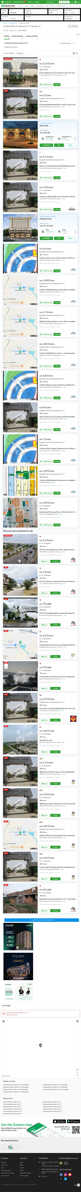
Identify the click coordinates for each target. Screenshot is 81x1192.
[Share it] (33, 86)
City (11, 10)
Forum (22, 1167)
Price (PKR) (5, 16)
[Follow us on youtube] (70, 1176)
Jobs (2, 1167)
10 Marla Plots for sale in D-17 (52, 1106)
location (28, 10)
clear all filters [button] (22, 30)
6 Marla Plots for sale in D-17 (52, 1102)
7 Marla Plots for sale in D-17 (12, 1104)
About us (4, 1162)
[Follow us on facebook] (61, 1176)
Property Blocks (19, 2)
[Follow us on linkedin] (66, 1180)
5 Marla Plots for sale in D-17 (12, 1102)
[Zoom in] (77, 1069)
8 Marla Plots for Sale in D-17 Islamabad (15, 1089)
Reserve (47, 145)
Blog (21, 1162)
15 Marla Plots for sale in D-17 (12, 1113)
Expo (21, 1170)
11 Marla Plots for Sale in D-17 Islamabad (15, 1085)
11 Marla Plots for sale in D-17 (12, 1109)
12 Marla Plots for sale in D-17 (52, 1109)
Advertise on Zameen (7, 1173)
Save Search (74, 26)
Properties (8, 2)
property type (53, 10)
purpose (4, 10)
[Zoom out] (77, 1072)
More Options (69, 16)
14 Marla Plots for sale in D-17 (52, 1111)
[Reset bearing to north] (77, 1075)
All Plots (7, 37)
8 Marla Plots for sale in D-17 (52, 1104)
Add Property (24, 1175)
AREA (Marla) (68, 10)
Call (58, 84)
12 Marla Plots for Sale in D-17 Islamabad (15, 1087)
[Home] (2, 2)
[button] (4, 12)
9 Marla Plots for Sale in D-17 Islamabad (55, 1085)
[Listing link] (40, 72)
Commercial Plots (31, 37)
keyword (28, 16)
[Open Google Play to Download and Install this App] (73, 1123)
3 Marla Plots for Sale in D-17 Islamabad (55, 1087)
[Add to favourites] (36, 86)
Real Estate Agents (25, 1173)
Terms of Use (5, 1175)
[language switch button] (72, 2)
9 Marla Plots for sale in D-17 (12, 1106)
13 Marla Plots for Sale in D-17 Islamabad (15, 1092)
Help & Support (5, 1170)
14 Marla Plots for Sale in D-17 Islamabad (55, 1089)
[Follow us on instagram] (66, 1176)
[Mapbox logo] (6, 1076)
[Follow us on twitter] (61, 1180)
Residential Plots (17, 37)
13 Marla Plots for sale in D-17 (12, 1111)
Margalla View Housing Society (11, 47)
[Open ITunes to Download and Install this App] (60, 1123)
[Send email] (40, 84)
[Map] (31, 86)
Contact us (4, 1165)
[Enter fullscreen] (77, 1021)
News (21, 1165)
